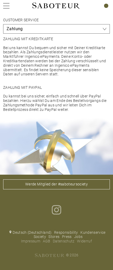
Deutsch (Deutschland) (32, 232)
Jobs (78, 237)
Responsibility (66, 232)
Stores (53, 237)
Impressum (30, 241)
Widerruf (84, 241)
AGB (46, 241)
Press (67, 237)
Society (40, 237)
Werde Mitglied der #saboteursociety (56, 184)
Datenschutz (64, 241)
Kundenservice (93, 232)
